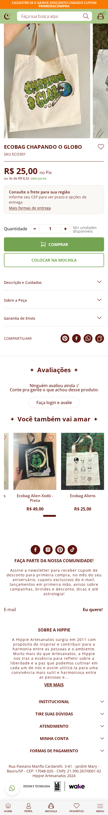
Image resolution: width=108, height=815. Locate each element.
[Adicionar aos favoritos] (101, 147)
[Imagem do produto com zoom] (47, 81)
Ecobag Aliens (82, 495)
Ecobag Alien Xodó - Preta (35, 498)
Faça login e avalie (54, 402)
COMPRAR (58, 244)
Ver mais (54, 685)
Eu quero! (93, 609)
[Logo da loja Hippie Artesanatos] (8, 16)
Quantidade (15, 229)
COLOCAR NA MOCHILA (54, 260)
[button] (54, 199)
